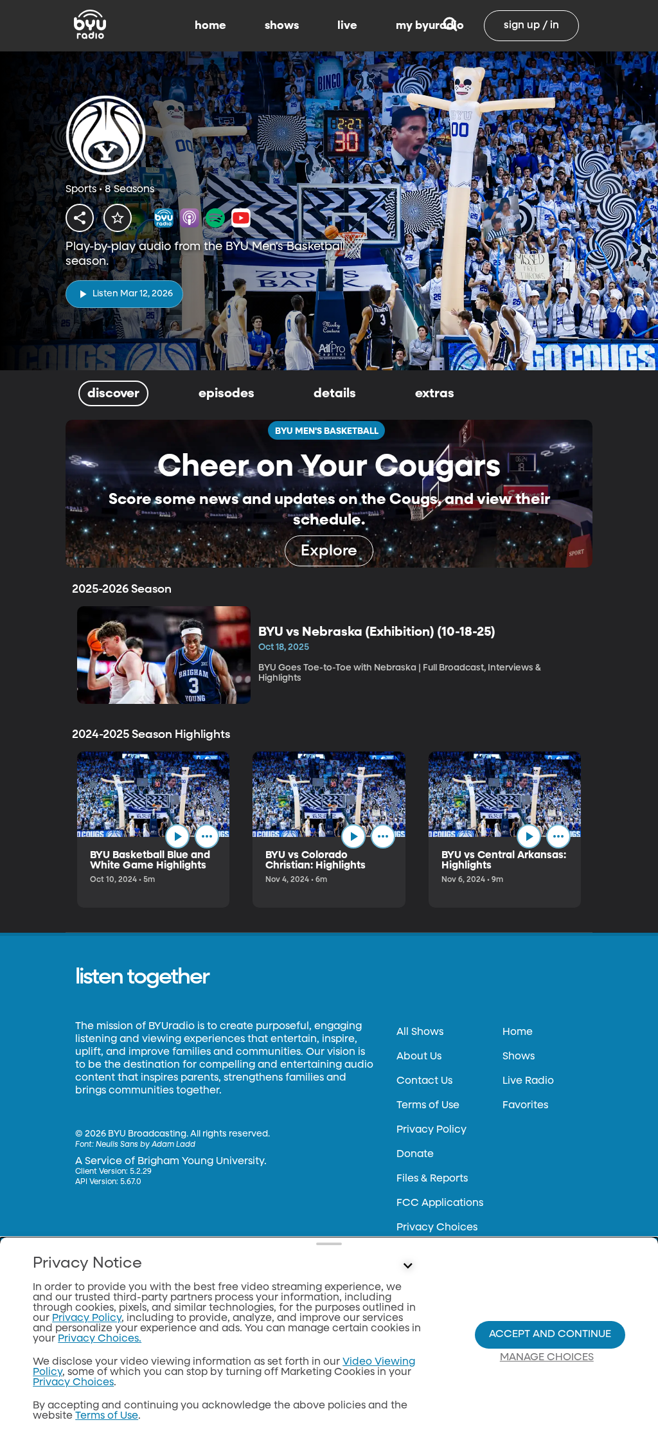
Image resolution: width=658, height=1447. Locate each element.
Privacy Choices (436, 1228)
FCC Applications (439, 1203)
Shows (518, 1057)
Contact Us (424, 1081)
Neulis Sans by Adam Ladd (145, 1145)
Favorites (525, 1106)
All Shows (419, 1032)
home (210, 25)
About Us (418, 1057)
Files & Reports (432, 1179)
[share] (80, 218)
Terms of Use (427, 1106)
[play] (177, 836)
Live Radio (528, 1081)
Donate (415, 1154)
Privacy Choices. (99, 1339)
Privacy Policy (431, 1130)
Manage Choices (547, 1358)
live (347, 25)
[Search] (450, 25)
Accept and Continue (550, 1334)
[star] (117, 218)
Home (517, 1032)
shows (282, 25)
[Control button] (407, 1266)
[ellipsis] (207, 836)
